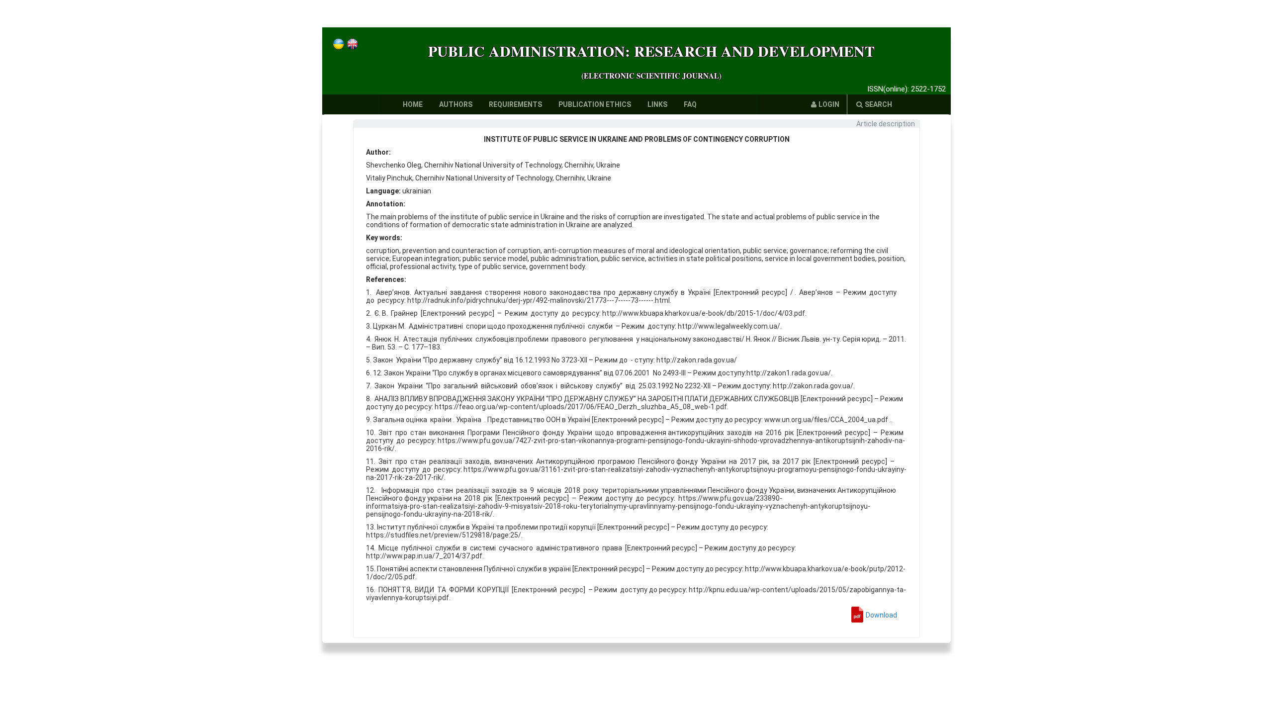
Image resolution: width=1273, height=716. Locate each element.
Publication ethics (594, 104)
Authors (455, 104)
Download (881, 615)
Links (657, 104)
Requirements (515, 104)
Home (413, 104)
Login (828, 104)
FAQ (690, 104)
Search (878, 104)
